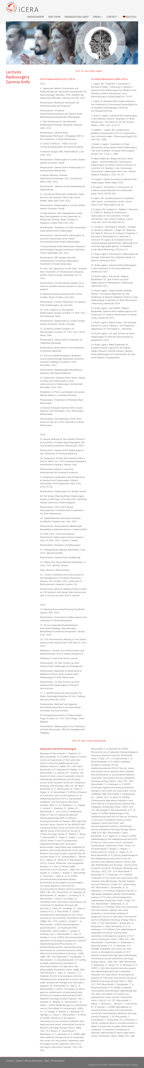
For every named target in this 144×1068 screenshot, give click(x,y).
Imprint (19, 1060)
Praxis (97, 17)
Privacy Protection (33, 1060)
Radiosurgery (35, 17)
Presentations (57, 1060)
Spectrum (54, 17)
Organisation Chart (77, 17)
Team (46, 1060)
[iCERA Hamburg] (22, 7)
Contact (112, 17)
